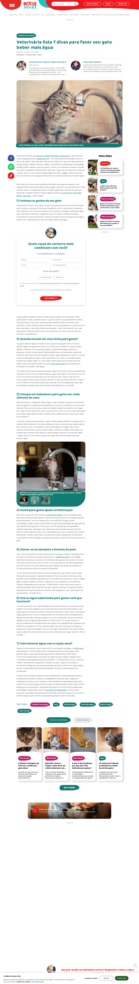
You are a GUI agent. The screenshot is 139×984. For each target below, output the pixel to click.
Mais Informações (37, 982)
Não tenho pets (46, 277)
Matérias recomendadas (58, 720)
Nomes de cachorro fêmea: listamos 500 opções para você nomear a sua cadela (110, 206)
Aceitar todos (121, 978)
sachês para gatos (55, 515)
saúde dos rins (43, 158)
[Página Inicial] (29, 5)
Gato (56, 704)
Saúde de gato (69, 704)
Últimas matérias (83, 720)
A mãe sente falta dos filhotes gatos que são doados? (108, 188)
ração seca (79, 648)
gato (65, 173)
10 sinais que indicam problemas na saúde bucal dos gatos (108, 766)
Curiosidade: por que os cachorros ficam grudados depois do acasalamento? (110, 170)
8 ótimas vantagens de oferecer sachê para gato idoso (28, 766)
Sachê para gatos (87, 704)
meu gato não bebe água (56, 690)
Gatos (108, 3)
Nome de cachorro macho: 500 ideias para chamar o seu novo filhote (110, 223)
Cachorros (122, 3)
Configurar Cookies (91, 978)
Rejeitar (106, 978)
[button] (25, 500)
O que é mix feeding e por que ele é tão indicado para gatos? (82, 766)
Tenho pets (59, 277)
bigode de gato (62, 557)
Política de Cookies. (24, 982)
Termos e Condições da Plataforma (49, 283)
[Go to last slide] (22, 468)
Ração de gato (105, 704)
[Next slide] (79, 468)
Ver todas (69, 788)
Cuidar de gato (24, 711)
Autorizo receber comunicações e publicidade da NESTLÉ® (52, 290)
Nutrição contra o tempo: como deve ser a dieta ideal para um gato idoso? (55, 767)
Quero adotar (92, 3)
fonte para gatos (58, 364)
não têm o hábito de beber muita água (52, 156)
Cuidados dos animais (26, 35)
